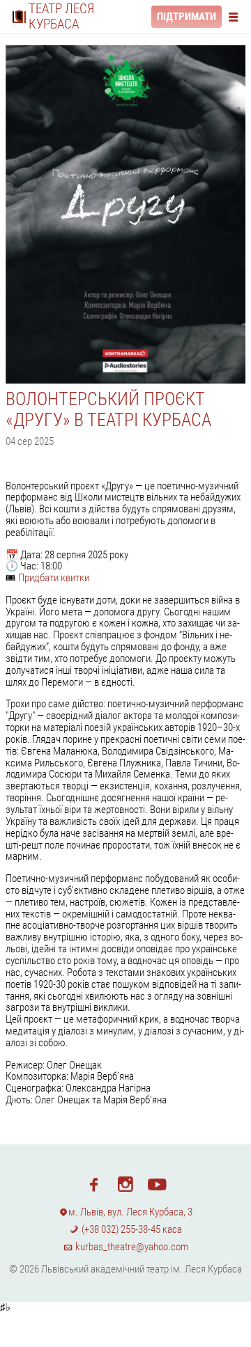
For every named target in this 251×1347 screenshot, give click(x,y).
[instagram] (125, 1183)
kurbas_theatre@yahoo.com (130, 1246)
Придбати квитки (53, 578)
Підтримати (186, 16)
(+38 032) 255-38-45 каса (130, 1229)
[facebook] (94, 1183)
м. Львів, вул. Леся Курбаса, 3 (130, 1212)
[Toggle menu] (236, 16)
